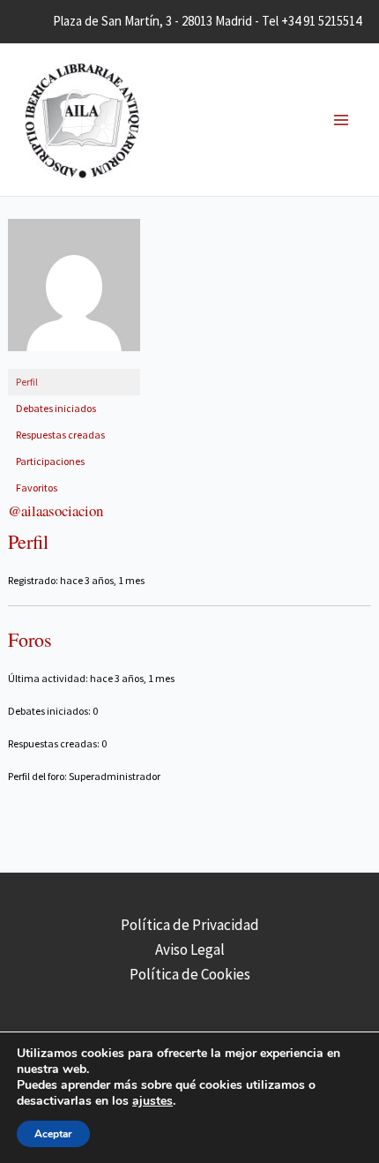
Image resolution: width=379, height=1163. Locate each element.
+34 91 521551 (318, 20)
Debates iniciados (56, 408)
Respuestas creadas (60, 434)
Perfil (27, 381)
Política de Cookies (190, 974)
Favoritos (36, 487)
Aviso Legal (190, 949)
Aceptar (53, 1134)
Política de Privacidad (190, 924)
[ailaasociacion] (74, 292)
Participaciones (50, 461)
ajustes (152, 1101)
